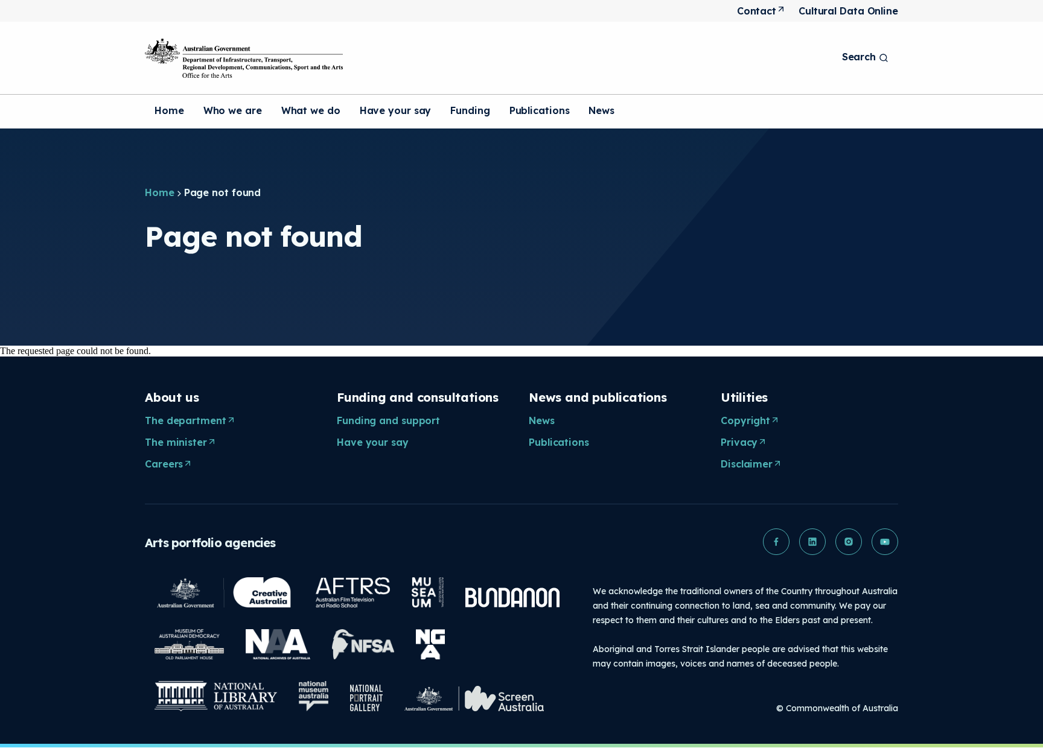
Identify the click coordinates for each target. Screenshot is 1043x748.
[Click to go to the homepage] (244, 57)
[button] (776, 541)
